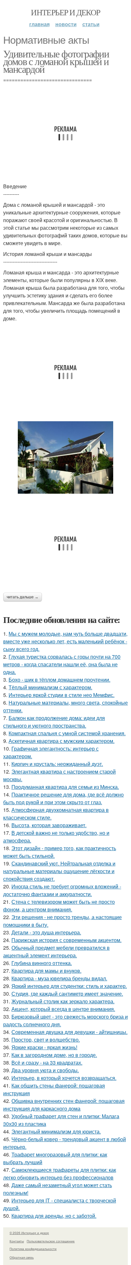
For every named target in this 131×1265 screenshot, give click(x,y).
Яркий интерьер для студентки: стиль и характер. (69, 986)
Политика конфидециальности (33, 1248)
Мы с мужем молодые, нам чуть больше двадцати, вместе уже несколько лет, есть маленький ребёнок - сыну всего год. (65, 641)
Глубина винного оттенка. (41, 963)
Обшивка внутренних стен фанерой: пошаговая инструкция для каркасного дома (64, 1104)
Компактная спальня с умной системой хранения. (67, 733)
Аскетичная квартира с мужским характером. (61, 741)
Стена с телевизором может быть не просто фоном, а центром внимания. (59, 905)
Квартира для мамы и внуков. (46, 970)
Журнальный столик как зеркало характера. (62, 1001)
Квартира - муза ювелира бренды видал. (59, 978)
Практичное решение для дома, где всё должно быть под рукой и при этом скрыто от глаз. (63, 798)
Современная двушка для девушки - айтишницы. (69, 1032)
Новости (66, 24)
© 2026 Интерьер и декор (29, 1233)
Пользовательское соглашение (51, 1241)
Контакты (17, 1241)
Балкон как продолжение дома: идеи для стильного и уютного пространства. (54, 721)
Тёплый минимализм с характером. (50, 687)
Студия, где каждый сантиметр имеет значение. (67, 993)
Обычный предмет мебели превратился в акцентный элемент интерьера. (56, 951)
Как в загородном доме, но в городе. (54, 1055)
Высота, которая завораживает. (48, 825)
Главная (39, 24)
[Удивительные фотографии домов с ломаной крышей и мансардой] (65, 457)
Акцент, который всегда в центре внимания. (63, 1009)
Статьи (91, 24)
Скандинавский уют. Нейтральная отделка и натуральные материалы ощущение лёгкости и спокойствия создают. (59, 871)
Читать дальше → (22, 597)
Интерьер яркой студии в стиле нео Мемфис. (61, 695)
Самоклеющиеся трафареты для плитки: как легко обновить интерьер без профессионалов (59, 1173)
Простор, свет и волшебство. (45, 1039)
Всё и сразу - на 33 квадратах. (46, 1062)
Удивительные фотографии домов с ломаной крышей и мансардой (56, 61)
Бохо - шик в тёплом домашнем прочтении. (59, 679)
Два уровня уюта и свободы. (45, 1070)
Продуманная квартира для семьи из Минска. (65, 786)
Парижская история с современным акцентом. (66, 940)
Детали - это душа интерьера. (46, 932)
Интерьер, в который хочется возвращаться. (63, 1078)
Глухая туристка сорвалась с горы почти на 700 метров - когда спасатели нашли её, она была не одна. (62, 664)
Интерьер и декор (65, 12)
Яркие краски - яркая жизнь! (44, 1047)
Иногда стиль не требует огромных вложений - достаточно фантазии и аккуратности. (62, 890)
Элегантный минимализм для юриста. (56, 1131)
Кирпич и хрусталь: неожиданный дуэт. (57, 763)
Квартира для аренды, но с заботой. (53, 1215)
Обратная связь (22, 1257)
